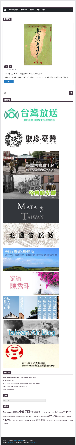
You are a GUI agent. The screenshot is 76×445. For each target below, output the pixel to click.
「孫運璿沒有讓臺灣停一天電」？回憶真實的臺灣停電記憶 (19, 377)
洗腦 (46, 416)
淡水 (58, 416)
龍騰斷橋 (6, 423)
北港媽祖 (61, 412)
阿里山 (66, 420)
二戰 (46, 412)
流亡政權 (52, 416)
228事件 (9, 412)
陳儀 (71, 420)
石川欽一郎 (14, 420)
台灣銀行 (8, 416)
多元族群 (22, 416)
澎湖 (64, 416)
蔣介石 (28, 420)
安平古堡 (32, 416)
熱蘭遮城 (68, 416)
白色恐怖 (7, 420)
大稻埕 (28, 416)
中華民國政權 (35, 412)
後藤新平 (37, 416)
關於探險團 (24, 10)
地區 (43, 10)
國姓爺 (13, 416)
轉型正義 (52, 420)
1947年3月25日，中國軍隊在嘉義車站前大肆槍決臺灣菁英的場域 (21, 383)
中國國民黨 (15, 412)
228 (4, 411)
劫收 (56, 412)
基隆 (19, 416)
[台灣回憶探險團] (5, 10)
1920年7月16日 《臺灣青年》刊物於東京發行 (23, 73)
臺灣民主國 (23, 420)
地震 (17, 416)
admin (19, 70)
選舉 (59, 420)
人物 (38, 10)
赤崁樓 (46, 420)
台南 (4, 416)
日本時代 (43, 416)
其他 (10, 66)
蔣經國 (33, 420)
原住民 (32, 10)
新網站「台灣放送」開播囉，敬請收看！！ (15, 386)
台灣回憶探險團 (13, 10)
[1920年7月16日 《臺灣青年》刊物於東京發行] (37, 44)
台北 (70, 411)
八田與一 (53, 412)
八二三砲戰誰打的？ (8, 380)
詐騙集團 (40, 420)
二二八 (43, 412)
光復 (49, 412)
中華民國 (24, 412)
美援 (18, 420)
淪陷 (61, 416)
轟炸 (57, 420)
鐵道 (62, 421)
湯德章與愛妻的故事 (8, 389)
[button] (46, 9)
